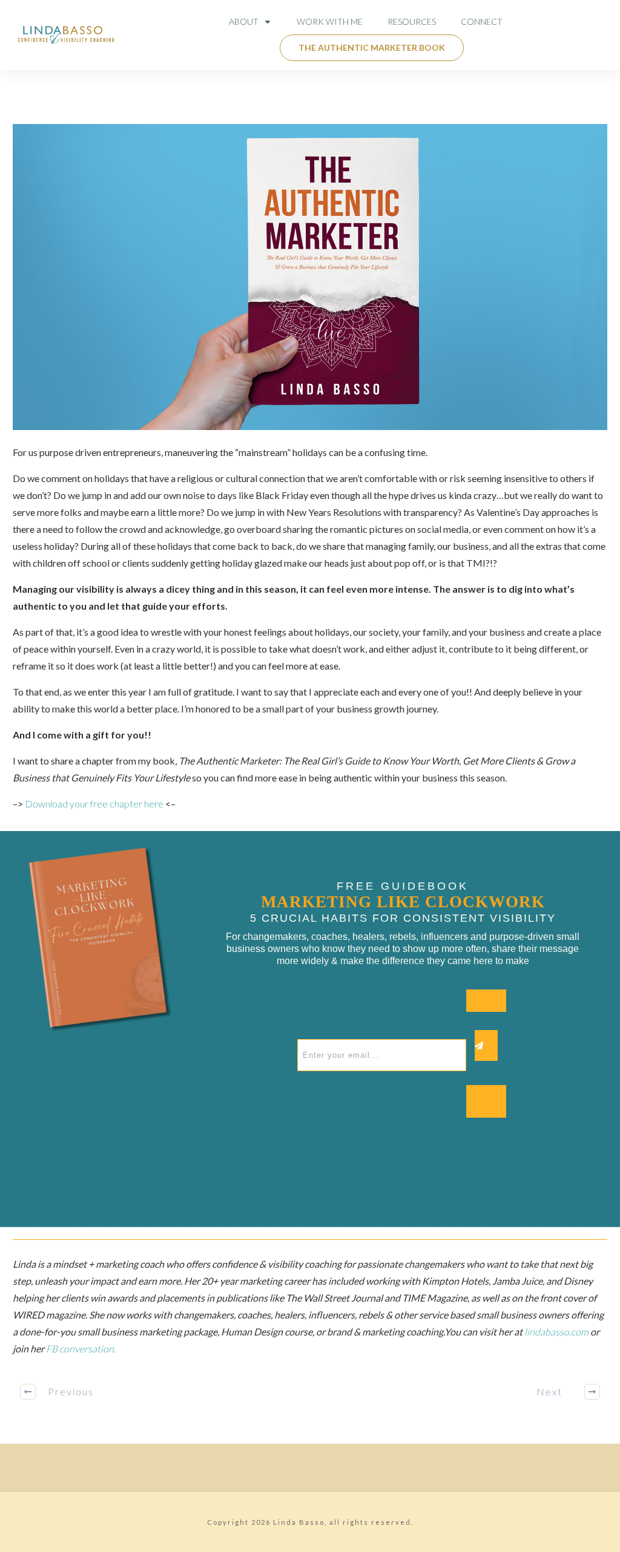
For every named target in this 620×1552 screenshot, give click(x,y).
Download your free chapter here (94, 803)
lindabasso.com (557, 1331)
